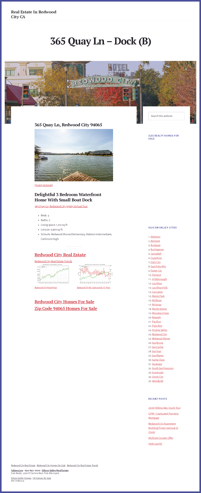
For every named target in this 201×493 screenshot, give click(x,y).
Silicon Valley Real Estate (55, 470)
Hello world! (155, 444)
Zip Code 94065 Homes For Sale (66, 308)
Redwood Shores (161, 338)
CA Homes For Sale (42, 478)
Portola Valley (159, 330)
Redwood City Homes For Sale (64, 301)
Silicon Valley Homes (21, 478)
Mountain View (160, 313)
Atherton (155, 237)
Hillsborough (159, 279)
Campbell (156, 253)
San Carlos (157, 347)
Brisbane (155, 245)
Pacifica (156, 321)
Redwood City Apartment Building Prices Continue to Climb (163, 428)
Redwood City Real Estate (60, 254)
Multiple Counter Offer (160, 438)
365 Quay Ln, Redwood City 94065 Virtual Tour (61, 206)
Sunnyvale (157, 372)
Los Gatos (157, 292)
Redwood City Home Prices (46, 287)
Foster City (156, 270)
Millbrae (156, 300)
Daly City (155, 262)
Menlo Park (158, 296)
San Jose (156, 351)
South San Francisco (162, 368)
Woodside (157, 381)
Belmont (155, 241)
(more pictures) (44, 185)
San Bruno (157, 343)
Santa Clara (158, 360)
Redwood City (159, 334)
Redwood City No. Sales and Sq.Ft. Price (93, 287)
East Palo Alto (158, 266)
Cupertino (156, 258)
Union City (157, 376)
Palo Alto (157, 326)
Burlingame (157, 249)
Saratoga (157, 364)
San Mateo (157, 355)
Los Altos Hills (160, 287)
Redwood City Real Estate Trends (53, 261)
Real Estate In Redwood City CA (33, 14)
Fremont (156, 275)
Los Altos (157, 283)
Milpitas (156, 304)
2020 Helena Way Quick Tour (164, 408)
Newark (156, 317)
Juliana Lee (17, 470)
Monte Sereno (159, 309)
